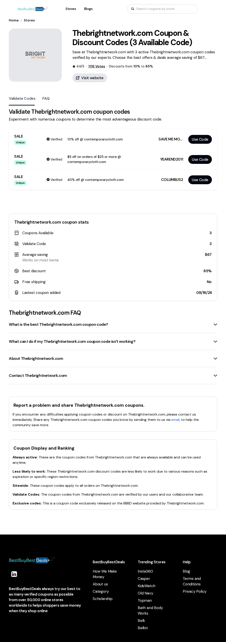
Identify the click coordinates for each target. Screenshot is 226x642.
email (175, 419)
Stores (29, 20)
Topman (145, 600)
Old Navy (145, 593)
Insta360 (145, 571)
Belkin (143, 627)
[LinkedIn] (14, 574)
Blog (186, 571)
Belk (141, 620)
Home (14, 20)
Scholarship (103, 598)
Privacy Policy (194, 591)
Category (101, 591)
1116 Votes (96, 66)
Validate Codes (22, 98)
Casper (144, 578)
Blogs (88, 9)
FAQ (45, 98)
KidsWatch (146, 585)
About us (100, 584)
